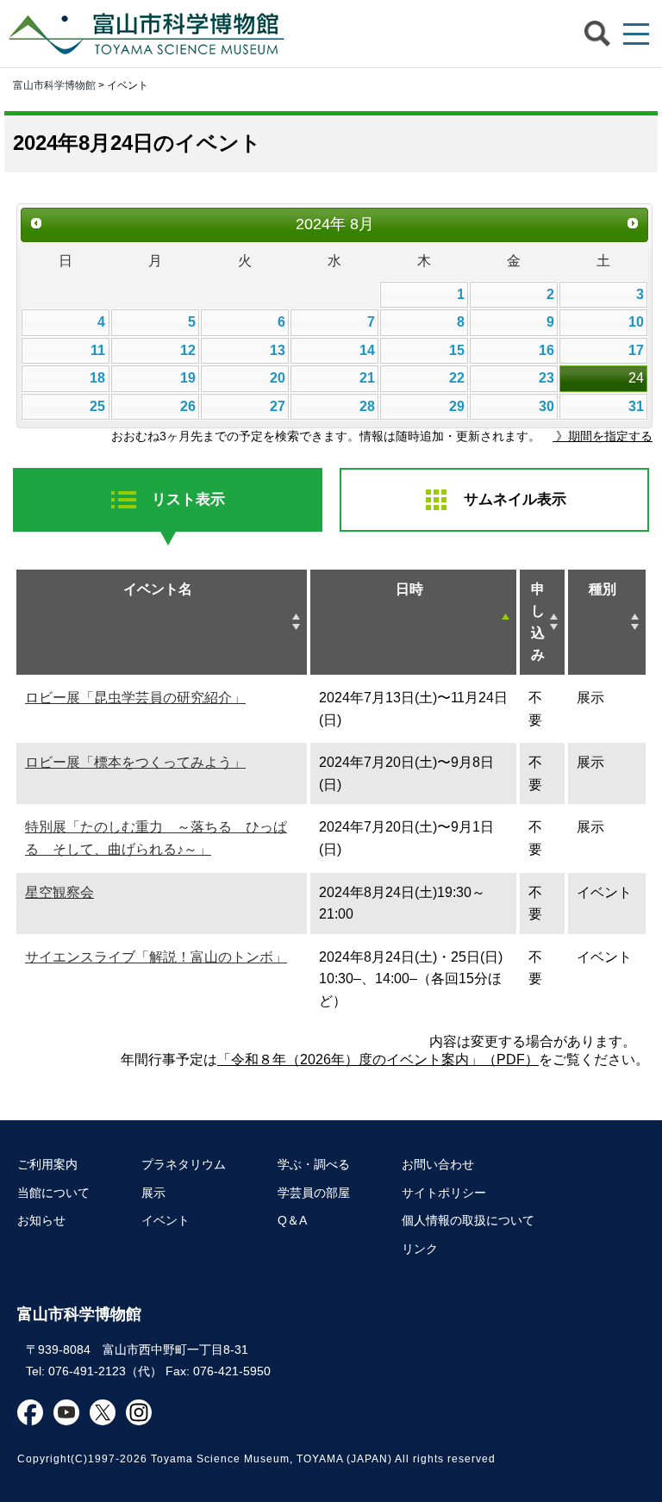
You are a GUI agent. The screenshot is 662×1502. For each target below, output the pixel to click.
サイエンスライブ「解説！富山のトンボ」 (156, 957)
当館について (53, 1193)
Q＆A (292, 1220)
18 (97, 378)
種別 (602, 589)
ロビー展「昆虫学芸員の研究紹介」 (135, 697)
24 (636, 378)
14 (367, 350)
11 (98, 350)
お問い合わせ (438, 1164)
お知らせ (41, 1220)
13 (277, 350)
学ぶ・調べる (314, 1164)
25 (97, 406)
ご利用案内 (47, 1164)
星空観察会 (59, 892)
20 (277, 378)
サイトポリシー (444, 1193)
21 (367, 378)
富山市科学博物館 (151, 33)
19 (188, 378)
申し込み (538, 622)
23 (546, 378)
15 (457, 350)
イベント (165, 1220)
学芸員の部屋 (314, 1193)
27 (277, 406)
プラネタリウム (183, 1164)
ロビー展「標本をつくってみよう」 (135, 762)
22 (457, 378)
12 (188, 350)
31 (636, 406)
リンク (420, 1249)
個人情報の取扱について (468, 1220)
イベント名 (157, 589)
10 (636, 322)
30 (546, 406)
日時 (409, 589)
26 (188, 406)
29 (457, 406)
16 (546, 350)
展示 (153, 1193)
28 (367, 406)
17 (636, 350)
